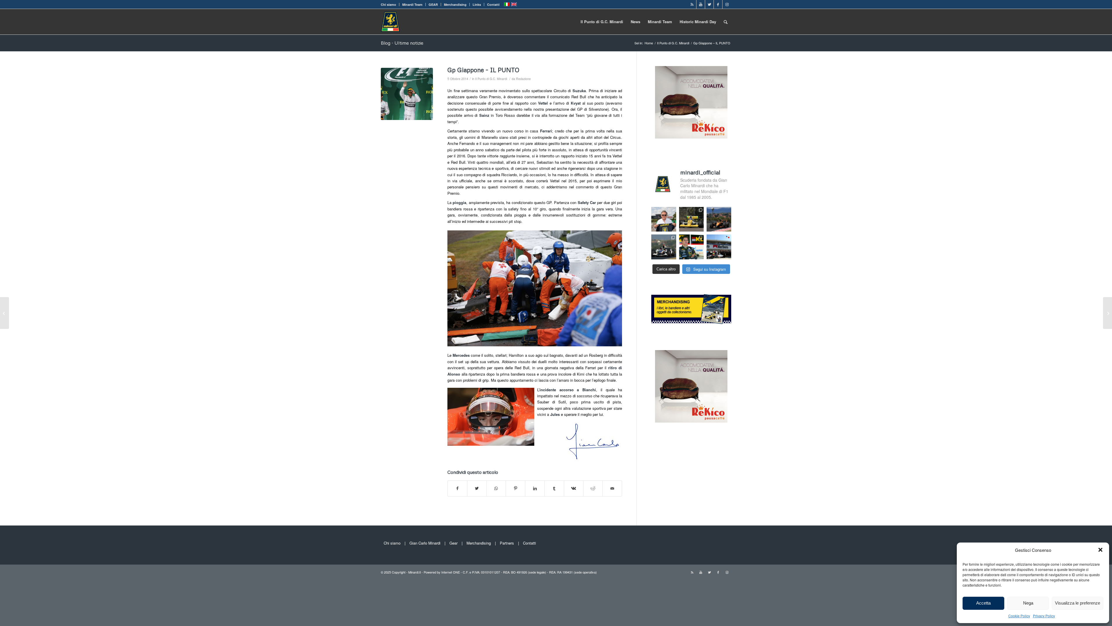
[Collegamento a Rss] (692, 4)
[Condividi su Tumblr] (554, 488)
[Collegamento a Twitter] (709, 4)
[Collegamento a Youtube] (700, 4)
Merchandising (455, 4)
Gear (453, 543)
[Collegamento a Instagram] (727, 4)
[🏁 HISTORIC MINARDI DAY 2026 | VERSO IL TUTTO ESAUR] (691, 219)
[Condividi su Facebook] (457, 488)
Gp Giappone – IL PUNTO (483, 70)
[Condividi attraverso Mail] (612, 488)
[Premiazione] (407, 94)
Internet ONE (450, 572)
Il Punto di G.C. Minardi (491, 79)
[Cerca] (725, 21)
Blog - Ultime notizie (402, 43)
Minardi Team (412, 4)
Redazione (523, 79)
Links (477, 4)
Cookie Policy (1019, 615)
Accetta (983, 602)
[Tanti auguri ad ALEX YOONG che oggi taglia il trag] (691, 246)
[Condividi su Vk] (573, 488)
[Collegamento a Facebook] (718, 4)
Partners (507, 543)
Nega (1028, 602)
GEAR (433, 4)
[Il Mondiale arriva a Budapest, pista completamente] (663, 246)
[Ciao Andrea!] (1107, 313)
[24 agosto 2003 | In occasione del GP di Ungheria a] (719, 246)
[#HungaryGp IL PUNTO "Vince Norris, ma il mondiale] (719, 219)
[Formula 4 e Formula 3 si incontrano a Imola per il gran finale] (4, 313)
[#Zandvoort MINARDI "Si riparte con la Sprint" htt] (663, 219)
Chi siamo (388, 4)
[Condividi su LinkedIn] (534, 488)
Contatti (493, 4)
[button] (1100, 550)
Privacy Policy (1044, 615)
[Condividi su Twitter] (477, 488)
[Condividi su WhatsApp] (496, 488)
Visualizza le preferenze (1077, 602)
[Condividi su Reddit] (593, 488)
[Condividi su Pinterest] (515, 488)
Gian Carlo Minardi (424, 543)
